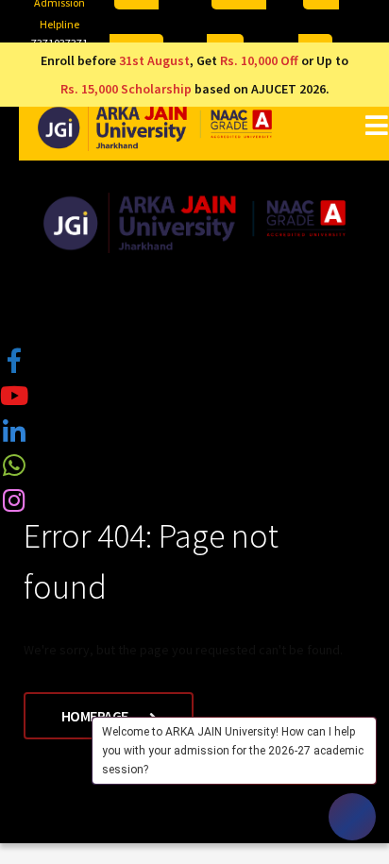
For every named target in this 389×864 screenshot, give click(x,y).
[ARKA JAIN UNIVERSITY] (155, 127)
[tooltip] (14, 360)
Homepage (96, 715)
